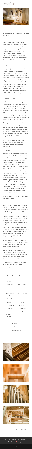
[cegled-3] (16, 360)
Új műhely (11, 442)
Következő (24, 429)
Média (23, 439)
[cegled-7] (16, 402)
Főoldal (7, 439)
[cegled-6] (16, 424)
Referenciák (15, 439)
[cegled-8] (16, 381)
